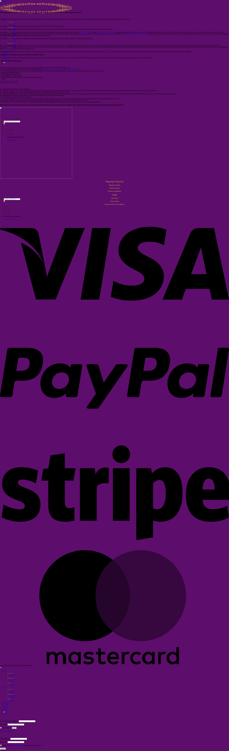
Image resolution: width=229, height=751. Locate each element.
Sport (9, 683)
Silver (5, 21)
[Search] (4, 201)
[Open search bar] (4, 197)
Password (3, 724)
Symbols (10, 673)
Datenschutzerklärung (17, 745)
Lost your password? (6, 731)
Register (3, 748)
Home (5, 670)
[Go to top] (0, 667)
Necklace (6, 702)
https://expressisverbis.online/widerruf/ (135, 34)
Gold (5, 37)
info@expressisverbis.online (106, 32)
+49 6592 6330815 (85, 32)
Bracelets (6, 53)
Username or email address (9, 721)
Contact (6, 710)
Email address (5, 738)
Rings (5, 56)
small (14, 30)
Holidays (6, 705)
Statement (10, 27)
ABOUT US (6, 59)
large (14, 24)
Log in (14, 728)
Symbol (9, 689)
